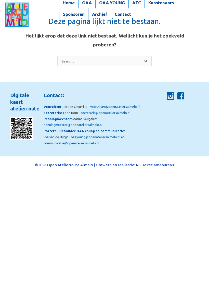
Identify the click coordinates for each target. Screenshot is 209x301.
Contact (123, 14)
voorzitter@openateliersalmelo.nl (115, 106)
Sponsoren (74, 14)
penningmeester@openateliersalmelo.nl (73, 125)
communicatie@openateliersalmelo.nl (71, 143)
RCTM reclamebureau (155, 165)
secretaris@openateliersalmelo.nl (105, 113)
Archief (99, 14)
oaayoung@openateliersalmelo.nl (95, 137)
